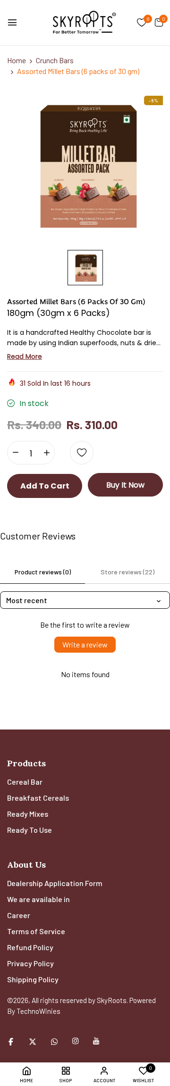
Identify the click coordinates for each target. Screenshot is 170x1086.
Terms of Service (36, 931)
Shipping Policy (33, 979)
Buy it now (125, 485)
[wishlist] (142, 23)
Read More (24, 356)
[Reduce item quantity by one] (15, 452)
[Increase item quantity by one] (46, 452)
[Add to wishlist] (82, 452)
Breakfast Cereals (38, 797)
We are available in (38, 899)
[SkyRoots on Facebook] (11, 1040)
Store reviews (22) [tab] (127, 572)
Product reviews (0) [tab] (43, 572)
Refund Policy (30, 947)
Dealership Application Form (54, 883)
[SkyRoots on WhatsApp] (54, 1040)
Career (18, 915)
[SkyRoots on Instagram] (75, 1040)
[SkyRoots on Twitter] (32, 1040)
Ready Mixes (27, 813)
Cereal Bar (24, 781)
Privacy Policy (30, 963)
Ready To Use (29, 829)
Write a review (85, 644)
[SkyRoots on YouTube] (96, 1040)
